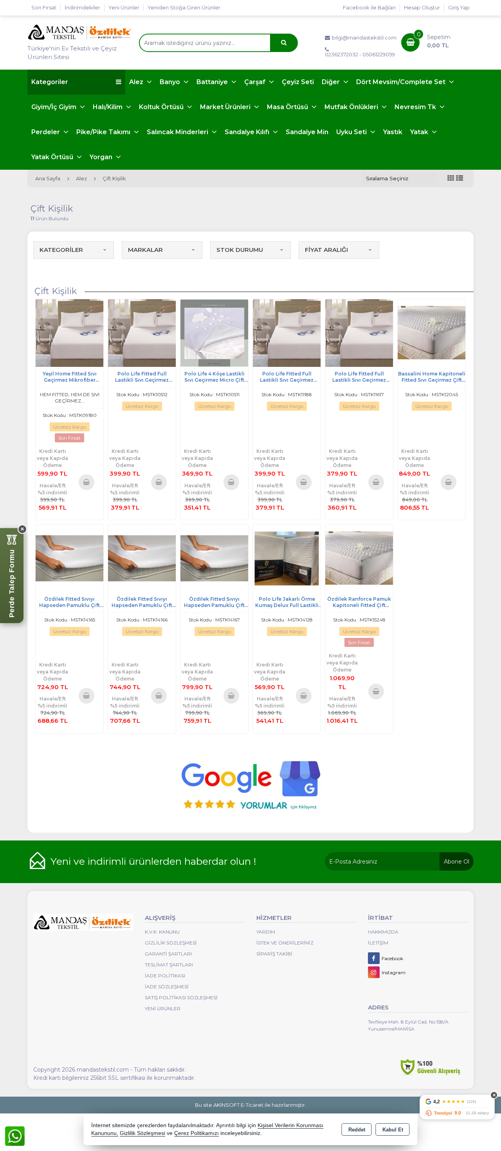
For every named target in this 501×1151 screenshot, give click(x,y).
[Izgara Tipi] (450, 178)
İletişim (378, 943)
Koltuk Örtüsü (162, 107)
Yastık (392, 132)
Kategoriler (49, 82)
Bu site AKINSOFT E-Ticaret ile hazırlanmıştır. (250, 1105)
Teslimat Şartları (169, 965)
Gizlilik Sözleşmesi (171, 943)
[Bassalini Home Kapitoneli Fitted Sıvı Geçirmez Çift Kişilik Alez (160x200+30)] (431, 332)
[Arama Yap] (283, 43)
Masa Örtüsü (288, 107)
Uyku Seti (352, 132)
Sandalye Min (307, 132)
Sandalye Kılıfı (248, 132)
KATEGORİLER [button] (61, 249)
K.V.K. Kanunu (162, 932)
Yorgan (102, 157)
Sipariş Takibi (274, 954)
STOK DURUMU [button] (239, 249)
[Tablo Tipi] (459, 178)
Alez (137, 82)
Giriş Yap (459, 7)
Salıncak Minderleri (178, 132)
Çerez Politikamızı (196, 1133)
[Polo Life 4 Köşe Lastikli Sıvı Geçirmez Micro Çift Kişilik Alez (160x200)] (214, 332)
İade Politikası (165, 976)
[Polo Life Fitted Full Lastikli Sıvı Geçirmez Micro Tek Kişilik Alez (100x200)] (359, 332)
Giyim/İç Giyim (54, 107)
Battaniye (212, 82)
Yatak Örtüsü (53, 157)
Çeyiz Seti (298, 82)
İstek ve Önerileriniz (285, 943)
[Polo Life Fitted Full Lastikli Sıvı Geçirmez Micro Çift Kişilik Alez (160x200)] (142, 332)
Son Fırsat (43, 7)
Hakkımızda (383, 932)
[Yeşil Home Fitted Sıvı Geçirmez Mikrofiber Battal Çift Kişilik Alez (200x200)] (69, 332)
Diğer (331, 82)
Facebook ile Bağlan (369, 7)
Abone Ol (456, 861)
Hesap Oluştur (422, 7)
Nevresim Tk (416, 107)
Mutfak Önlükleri (352, 107)
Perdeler (46, 132)
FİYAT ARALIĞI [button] (326, 249)
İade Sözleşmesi (167, 986)
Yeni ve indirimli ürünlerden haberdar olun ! (153, 861)
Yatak (420, 132)
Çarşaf (255, 82)
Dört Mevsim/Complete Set (401, 82)
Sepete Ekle (87, 482)
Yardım (265, 932)
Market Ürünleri (226, 107)
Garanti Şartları (168, 954)
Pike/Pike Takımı (104, 132)
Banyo (171, 82)
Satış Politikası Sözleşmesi (181, 997)
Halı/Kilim (108, 107)
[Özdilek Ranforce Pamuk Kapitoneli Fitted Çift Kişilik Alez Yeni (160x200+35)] (359, 558)
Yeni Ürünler (162, 1008)
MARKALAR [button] (145, 249)
